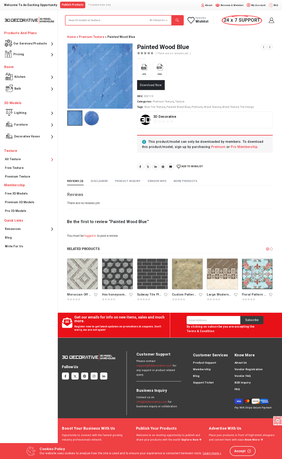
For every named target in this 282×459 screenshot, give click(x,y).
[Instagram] (94, 376)
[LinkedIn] (103, 376)
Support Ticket (203, 382)
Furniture (21, 124)
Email (170, 166)
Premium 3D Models (19, 202)
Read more (91, 265)
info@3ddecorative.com (151, 401)
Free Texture (14, 167)
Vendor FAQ (243, 375)
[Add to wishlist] (96, 294)
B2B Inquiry (243, 382)
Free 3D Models (16, 193)
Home (71, 36)
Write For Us (14, 246)
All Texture (13, 159)
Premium (197, 107)
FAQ (237, 389)
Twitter (148, 166)
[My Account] (271, 20)
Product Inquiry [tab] (128, 181)
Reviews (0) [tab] (75, 181)
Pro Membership (244, 147)
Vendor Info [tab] (157, 181)
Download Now (151, 85)
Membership (202, 369)
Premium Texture (91, 36)
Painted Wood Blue (178, 107)
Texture (180, 101)
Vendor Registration (249, 369)
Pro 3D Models (15, 211)
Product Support (204, 362)
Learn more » (212, 453)
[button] (267, 248)
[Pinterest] (84, 376)
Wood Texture (212, 107)
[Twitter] (74, 376)
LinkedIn (155, 166)
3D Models (13, 103)
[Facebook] (65, 376)
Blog (8, 237)
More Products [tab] (185, 181)
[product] (82, 274)
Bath (17, 88)
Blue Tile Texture (155, 107)
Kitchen (20, 76)
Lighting (20, 112)
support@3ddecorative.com (154, 365)
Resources (13, 229)
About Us (241, 362)
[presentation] (68, 76)
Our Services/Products (30, 43)
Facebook (140, 166)
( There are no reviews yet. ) (173, 53)
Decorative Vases (27, 136)
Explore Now (190, 439)
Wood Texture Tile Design (238, 107)
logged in (90, 235)
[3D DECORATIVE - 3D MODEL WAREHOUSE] (29, 20)
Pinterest (163, 166)
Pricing (18, 54)
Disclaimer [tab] (99, 181)
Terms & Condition (200, 331)
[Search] (177, 20)
